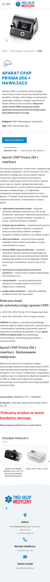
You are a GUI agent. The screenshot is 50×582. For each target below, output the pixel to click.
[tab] (10, 150)
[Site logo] (25, 4)
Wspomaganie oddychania (22, 51)
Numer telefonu (25, 546)
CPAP (39, 51)
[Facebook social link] (6, 508)
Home (5, 51)
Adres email (25, 564)
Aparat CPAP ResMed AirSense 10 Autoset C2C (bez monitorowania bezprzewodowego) (13, 472)
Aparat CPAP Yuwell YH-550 (37, 469)
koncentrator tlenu (21, 126)
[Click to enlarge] (7, 40)
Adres (25, 522)
